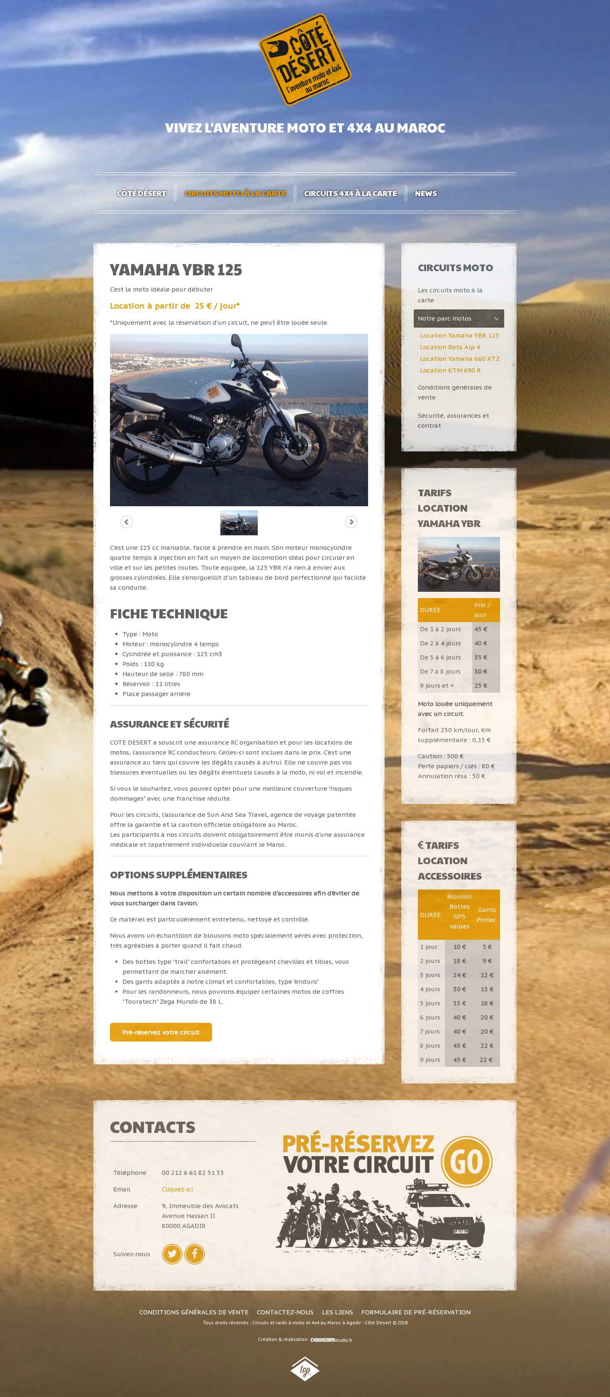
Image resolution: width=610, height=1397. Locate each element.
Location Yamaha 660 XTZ (460, 359)
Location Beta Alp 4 (450, 347)
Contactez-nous (285, 1312)
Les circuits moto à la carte (450, 295)
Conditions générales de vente (455, 392)
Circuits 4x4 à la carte (350, 193)
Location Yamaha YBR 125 (459, 335)
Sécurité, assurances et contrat (453, 420)
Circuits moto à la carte (235, 193)
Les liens (337, 1312)
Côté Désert (141, 193)
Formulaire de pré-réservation (416, 1312)
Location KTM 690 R (450, 370)
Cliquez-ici (177, 1189)
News (426, 193)
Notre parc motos (444, 318)
